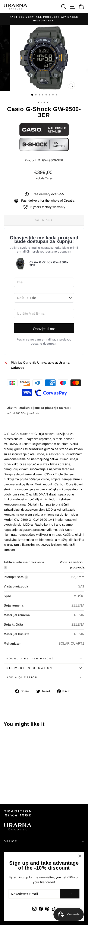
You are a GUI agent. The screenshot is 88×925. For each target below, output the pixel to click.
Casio (44, 102)
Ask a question (22, 677)
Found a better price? (30, 658)
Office (10, 841)
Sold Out (44, 220)
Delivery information (29, 667)
